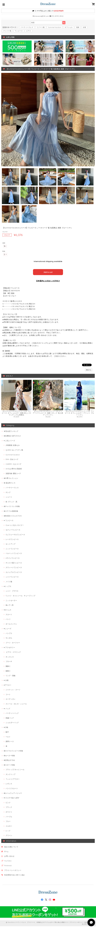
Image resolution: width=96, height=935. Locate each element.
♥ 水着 (6, 680)
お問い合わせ (9, 856)
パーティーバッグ (12, 713)
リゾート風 (41, 27)
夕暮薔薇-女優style (13, 445)
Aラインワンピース (13, 558)
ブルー (8, 821)
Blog (6, 851)
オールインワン (11, 624)
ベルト (8, 737)
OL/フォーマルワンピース (15, 535)
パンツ (8, 619)
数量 (3, 251)
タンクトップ (10, 774)
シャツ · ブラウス (12, 591)
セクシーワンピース (13, 530)
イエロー (9, 826)
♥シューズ (7, 629)
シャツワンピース (12, 577)
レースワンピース (12, 539)
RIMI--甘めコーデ (12, 459)
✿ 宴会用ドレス (9, 483)
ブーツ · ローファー (13, 643)
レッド (8, 831)
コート (8, 694)
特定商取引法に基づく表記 (14, 875)
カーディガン (10, 699)
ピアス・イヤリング (13, 652)
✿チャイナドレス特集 (12, 506)
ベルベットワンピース (14, 553)
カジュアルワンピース (14, 572)
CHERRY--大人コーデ (13, 464)
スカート (9, 614)
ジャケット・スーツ (13, 690)
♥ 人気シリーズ (9, 441)
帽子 (7, 732)
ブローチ (9, 661)
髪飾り (8, 671)
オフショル (68, 27)
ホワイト (9, 812)
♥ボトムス (7, 610)
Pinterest (8, 866)
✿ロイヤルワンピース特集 (13, 751)
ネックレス (10, 657)
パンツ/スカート (12, 788)
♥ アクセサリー (9, 647)
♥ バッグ (7, 709)
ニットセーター (11, 600)
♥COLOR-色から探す (11, 798)
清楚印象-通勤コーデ (13, 473)
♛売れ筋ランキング (11, 431)
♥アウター (7, 685)
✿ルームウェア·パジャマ (13, 793)
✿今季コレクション (11, 478)
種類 (3, 243)
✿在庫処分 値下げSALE (12, 436)
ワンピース (19, 31)
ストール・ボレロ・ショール (16, 704)
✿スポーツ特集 (9, 765)
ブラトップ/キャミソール (15, 770)
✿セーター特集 (9, 756)
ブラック (9, 807)
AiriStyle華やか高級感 (14, 469)
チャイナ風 (7, 31)
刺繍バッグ (10, 718)
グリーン (9, 835)
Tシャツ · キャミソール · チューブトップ (20, 596)
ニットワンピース (12, 549)
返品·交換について (11, 847)
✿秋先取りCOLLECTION (13, 516)
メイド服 (9, 582)
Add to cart (48, 272)
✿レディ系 (10, 605)
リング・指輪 (10, 676)
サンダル (9, 638)
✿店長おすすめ (9, 760)
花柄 (77, 27)
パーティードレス (27, 27)
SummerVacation (54, 27)
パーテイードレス (12, 488)
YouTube (8, 861)
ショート (9, 497)
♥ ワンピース (8, 520)
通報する (88, 370)
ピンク (8, 803)
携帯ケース (10, 741)
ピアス (28, 31)
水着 (84, 27)
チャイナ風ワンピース (14, 563)
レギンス (9, 784)
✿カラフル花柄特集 (11, 511)
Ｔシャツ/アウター (13, 779)
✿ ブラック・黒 (11, 502)
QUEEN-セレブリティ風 (14, 450)
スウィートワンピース (14, 567)
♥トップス (7, 586)
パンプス (9, 633)
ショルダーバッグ (12, 723)
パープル (9, 817)
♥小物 (6, 727)
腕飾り (8, 666)
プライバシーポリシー (12, 870)
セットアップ (10, 544)
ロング (8, 492)
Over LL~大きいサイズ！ (15, 525)
